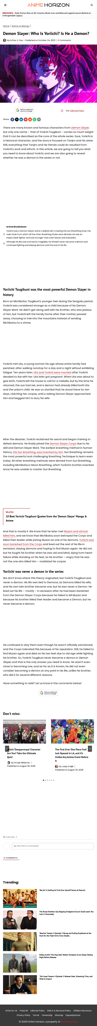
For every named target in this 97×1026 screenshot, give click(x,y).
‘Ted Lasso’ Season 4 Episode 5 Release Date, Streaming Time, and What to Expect (65, 977)
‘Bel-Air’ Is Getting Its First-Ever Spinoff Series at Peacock (62, 890)
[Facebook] (12, 119)
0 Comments (64, 40)
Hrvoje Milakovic (22, 762)
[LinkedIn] (21, 119)
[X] (17, 119)
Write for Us (11, 1010)
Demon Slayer (80, 127)
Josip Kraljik (68, 766)
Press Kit (24, 1010)
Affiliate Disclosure (82, 1010)
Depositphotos (73, 1015)
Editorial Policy (77, 110)
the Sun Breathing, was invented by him (38, 452)
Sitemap (59, 1015)
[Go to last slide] (7, 749)
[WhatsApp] (34, 119)
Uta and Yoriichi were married (52, 372)
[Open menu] (5, 5)
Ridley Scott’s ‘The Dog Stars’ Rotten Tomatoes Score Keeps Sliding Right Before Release (66, 956)
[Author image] (4, 40)
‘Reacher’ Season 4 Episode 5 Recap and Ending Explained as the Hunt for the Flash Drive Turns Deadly (65, 934)
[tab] (43, 780)
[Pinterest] (26, 119)
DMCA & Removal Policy (59, 1010)
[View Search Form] (91, 5)
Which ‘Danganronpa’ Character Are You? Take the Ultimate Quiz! (23, 753)
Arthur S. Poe (16, 40)
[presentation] (24, 731)
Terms (36, 1015)
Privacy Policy (23, 1015)
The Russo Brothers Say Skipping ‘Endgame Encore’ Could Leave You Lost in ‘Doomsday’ (66, 912)
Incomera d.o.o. (69, 1021)
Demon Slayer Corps (63, 443)
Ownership (47, 1015)
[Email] (39, 119)
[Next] (90, 749)
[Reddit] (30, 119)
